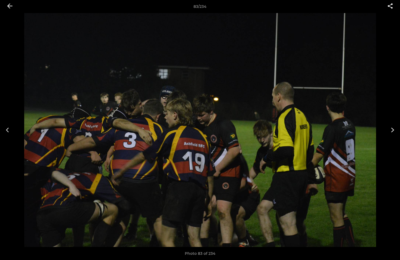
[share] (390, 6)
